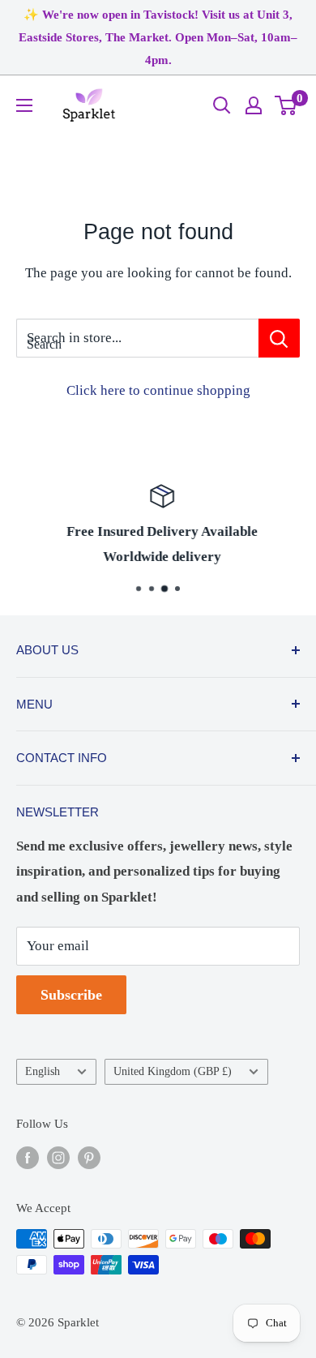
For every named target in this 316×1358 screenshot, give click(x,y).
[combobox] (137, 338)
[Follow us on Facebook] (27, 1157)
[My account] (254, 105)
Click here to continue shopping (158, 390)
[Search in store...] (279, 338)
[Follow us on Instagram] (58, 1157)
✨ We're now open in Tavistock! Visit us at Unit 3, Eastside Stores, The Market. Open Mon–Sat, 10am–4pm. (158, 37)
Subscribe (71, 995)
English (42, 1071)
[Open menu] (24, 105)
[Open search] (222, 105)
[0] (286, 105)
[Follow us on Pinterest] (89, 1157)
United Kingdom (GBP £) (172, 1071)
